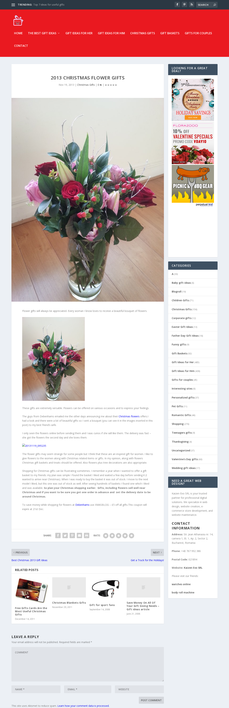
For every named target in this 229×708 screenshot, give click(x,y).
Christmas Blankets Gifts (69, 602)
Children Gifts (180, 300)
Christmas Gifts (142, 33)
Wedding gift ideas (184, 468)
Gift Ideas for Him (111, 33)
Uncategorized (181, 450)
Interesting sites (182, 388)
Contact (21, 46)
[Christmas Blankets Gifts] (69, 587)
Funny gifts (179, 344)
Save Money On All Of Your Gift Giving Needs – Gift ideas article (143, 606)
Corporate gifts (181, 318)
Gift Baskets (169, 33)
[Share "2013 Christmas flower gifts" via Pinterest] (72, 535)
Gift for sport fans (102, 605)
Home (18, 33)
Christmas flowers (129, 416)
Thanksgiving (180, 441)
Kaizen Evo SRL (193, 567)
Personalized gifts (183, 397)
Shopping (178, 424)
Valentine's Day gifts (185, 459)
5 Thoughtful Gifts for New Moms (53, 4)
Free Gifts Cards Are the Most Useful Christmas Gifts (31, 611)
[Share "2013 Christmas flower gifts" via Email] (79, 535)
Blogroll (176, 291)
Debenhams (82, 504)
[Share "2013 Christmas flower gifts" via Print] (86, 535)
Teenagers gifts (182, 432)
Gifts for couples (198, 33)
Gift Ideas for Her (78, 33)
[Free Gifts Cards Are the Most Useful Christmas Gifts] (32, 590)
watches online (181, 584)
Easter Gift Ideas (182, 327)
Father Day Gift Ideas (185, 335)
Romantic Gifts (181, 415)
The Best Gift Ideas (42, 33)
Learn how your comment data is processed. (83, 705)
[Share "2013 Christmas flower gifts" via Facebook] (58, 535)
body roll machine (183, 592)
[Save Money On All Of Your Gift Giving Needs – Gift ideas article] (143, 587)
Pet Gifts (177, 406)
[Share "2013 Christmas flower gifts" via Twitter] (65, 535)
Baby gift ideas (181, 282)
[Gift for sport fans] (106, 588)
